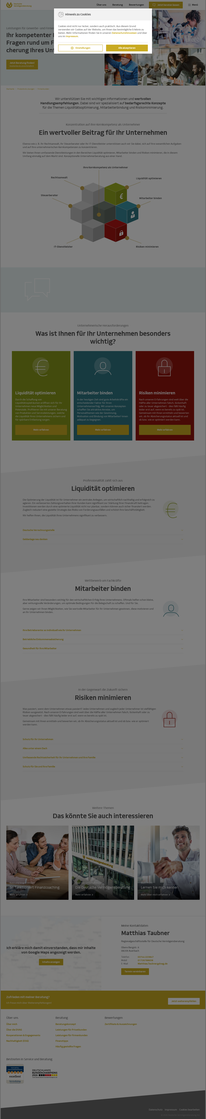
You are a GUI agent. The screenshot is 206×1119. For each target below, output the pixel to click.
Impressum (72, 36)
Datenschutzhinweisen (124, 33)
